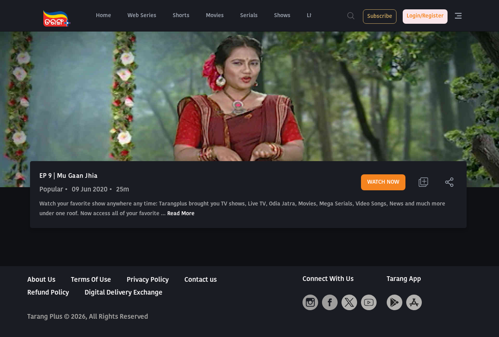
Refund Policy (48, 293)
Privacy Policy (148, 280)
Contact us (200, 280)
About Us (41, 280)
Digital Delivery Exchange (124, 293)
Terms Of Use (91, 280)
